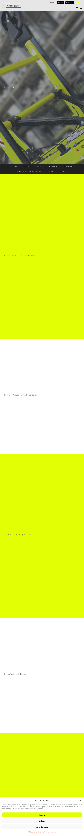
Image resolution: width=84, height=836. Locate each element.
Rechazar (42, 821)
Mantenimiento (68, 167)
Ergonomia (53, 167)
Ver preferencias (42, 827)
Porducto (27, 167)
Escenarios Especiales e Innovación (28, 172)
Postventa (50, 172)
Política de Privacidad (44, 832)
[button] (81, 800)
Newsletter (52, 3)
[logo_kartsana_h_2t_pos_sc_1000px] (11, 5)
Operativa (40, 167)
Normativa (14, 167)
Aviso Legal (53, 832)
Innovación (64, 172)
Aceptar (42, 815)
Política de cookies (32, 832)
